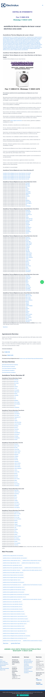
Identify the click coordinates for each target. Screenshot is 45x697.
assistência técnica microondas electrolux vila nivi (12, 606)
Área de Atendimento (4, 664)
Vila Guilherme (28, 227)
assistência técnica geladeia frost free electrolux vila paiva (14, 589)
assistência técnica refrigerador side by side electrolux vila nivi (15, 638)
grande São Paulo (15, 643)
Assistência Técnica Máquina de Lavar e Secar (18, 35)
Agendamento (3, 665)
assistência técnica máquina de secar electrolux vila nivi (13, 626)
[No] (43, 693)
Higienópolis (28, 193)
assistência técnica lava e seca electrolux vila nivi (12, 601)
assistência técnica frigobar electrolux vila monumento (13, 577)
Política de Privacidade (24, 695)
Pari (26, 198)
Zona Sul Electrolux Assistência (8, 370)
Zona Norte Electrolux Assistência (8, 372)
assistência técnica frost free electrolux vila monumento (13, 582)
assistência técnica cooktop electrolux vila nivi (12, 560)
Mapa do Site (2, 669)
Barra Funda (28, 297)
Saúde (27, 267)
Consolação (28, 191)
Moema (27, 261)
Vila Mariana (28, 271)
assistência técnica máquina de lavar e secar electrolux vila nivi (15, 616)
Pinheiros (27, 311)
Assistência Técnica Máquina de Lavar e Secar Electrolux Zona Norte (16, 177)
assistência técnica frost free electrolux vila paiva (32, 584)
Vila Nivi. (27, 233)
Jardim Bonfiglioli (29, 305)
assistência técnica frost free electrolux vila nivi (12, 584)
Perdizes (27, 308)
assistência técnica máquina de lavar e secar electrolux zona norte (21, 47)
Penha (27, 282)
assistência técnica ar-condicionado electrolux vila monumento (15, 558)
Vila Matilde (28, 288)
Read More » (5, 327)
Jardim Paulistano (29, 257)
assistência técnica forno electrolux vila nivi (33, 567)
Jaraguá (27, 304)
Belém (27, 280)
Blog (1, 666)
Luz (26, 197)
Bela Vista (27, 184)
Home (1, 659)
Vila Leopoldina (29, 320)
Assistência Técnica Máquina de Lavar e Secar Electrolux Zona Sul (16, 178)
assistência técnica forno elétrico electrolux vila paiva (13, 572)
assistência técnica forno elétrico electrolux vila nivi (32, 570)
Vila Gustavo (28, 228)
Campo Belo (28, 241)
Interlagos (28, 247)
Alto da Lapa (28, 298)
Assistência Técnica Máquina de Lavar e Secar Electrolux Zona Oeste (16, 174)
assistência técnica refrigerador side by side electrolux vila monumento (16, 635)
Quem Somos (2, 661)
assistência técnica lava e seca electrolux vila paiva (12, 604)
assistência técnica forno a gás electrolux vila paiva (12, 567)
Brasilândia (28, 210)
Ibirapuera (28, 245)
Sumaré (27, 318)
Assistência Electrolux (7, 37)
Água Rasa (28, 275)
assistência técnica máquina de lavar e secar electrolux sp (18, 44)
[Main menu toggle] (42, 5)
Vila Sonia (27, 321)
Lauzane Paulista (29, 220)
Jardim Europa (28, 254)
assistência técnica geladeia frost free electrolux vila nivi (13, 587)
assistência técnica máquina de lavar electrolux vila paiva (14, 613)
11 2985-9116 (24, 17)
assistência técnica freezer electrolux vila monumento (13, 575)
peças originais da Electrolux (16, 120)
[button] (42, 282)
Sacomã (27, 264)
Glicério (27, 194)
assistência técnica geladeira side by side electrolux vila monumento (16, 594)
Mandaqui (28, 221)
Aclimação (28, 183)
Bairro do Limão (29, 295)
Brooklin (27, 240)
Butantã (27, 301)
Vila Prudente (28, 290)
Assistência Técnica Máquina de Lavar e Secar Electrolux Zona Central (17, 173)
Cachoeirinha (28, 211)
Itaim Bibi (27, 250)
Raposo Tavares (29, 314)
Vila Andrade (28, 270)
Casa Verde (28, 213)
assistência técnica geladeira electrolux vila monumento (13, 592)
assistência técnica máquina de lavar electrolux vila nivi (13, 611)
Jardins (27, 258)
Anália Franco (28, 277)
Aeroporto (28, 237)
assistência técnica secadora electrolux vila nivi (12, 640)
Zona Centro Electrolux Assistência (9, 368)
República (27, 200)
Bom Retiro (28, 186)
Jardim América (29, 253)
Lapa (27, 307)
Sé (26, 204)
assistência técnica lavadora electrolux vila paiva (32, 599)
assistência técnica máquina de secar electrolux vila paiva (14, 628)
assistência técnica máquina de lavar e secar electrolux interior (26, 40)
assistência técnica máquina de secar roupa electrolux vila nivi (15, 630)
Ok (17, 695)
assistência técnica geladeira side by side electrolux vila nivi (14, 596)
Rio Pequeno (28, 315)
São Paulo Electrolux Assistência (8, 366)
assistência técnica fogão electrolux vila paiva (30, 562)
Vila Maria (27, 230)
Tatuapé (27, 284)
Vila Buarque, (28, 206)
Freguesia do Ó (29, 214)
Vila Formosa (28, 287)
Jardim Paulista (29, 255)
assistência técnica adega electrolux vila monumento (13, 555)
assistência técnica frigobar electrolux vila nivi (11, 579)
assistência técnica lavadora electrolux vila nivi (12, 599)
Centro (27, 190)
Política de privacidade (4, 668)
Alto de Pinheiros (29, 300)
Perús (27, 310)
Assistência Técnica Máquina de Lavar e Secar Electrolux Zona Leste (16, 176)
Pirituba (27, 312)
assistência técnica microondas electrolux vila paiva (13, 609)
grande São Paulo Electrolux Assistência (10, 364)
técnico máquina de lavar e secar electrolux (19, 49)
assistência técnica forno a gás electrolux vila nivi (12, 565)
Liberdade (28, 196)
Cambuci (27, 188)
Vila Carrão (28, 285)
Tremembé (28, 224)
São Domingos (28, 317)
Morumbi (27, 263)
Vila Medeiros (28, 231)
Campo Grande (29, 243)
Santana (27, 223)
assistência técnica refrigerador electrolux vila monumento (14, 633)
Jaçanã (27, 217)
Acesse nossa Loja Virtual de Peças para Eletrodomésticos (31, 358)
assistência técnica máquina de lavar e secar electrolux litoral (15, 42)
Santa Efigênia (28, 203)
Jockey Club (28, 260)
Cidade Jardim (28, 244)
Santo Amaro (28, 265)
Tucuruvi (27, 225)
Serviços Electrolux (4, 662)
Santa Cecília (28, 201)
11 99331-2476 (26, 20)
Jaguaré (27, 302)
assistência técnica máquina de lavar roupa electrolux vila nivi (14, 623)
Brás (26, 187)
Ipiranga (27, 248)
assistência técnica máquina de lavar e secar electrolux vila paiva (15, 618)
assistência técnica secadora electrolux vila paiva (32, 640)
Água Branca (28, 294)
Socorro (27, 268)
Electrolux (5, 643)
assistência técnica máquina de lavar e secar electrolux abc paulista (23, 38)
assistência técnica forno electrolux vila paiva (11, 570)
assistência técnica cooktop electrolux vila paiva (32, 560)
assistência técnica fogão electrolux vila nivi (11, 562)
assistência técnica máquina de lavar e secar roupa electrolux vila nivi (16, 621)
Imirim (27, 215)
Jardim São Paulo (29, 218)
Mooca (27, 281)
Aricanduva (28, 278)
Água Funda (28, 238)
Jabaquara (28, 251)
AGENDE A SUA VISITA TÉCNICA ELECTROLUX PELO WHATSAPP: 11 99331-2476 (22, 650)
